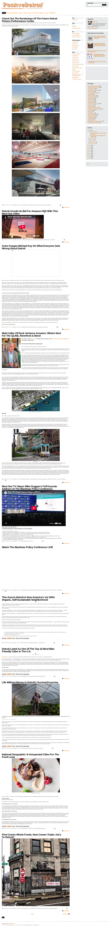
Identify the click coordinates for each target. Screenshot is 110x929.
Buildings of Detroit (76, 54)
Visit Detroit (74, 43)
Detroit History (91, 102)
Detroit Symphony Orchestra (94, 122)
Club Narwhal (75, 55)
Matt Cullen (50, 479)
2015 (90, 147)
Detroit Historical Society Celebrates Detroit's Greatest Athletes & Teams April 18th (99, 55)
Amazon (23, 239)
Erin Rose (96, 21)
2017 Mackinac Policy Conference (60, 338)
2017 (90, 130)
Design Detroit (75, 57)
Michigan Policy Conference (43, 590)
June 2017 (92, 139)
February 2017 (93, 142)
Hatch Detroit (75, 19)
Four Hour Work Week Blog (77, 64)
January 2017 (92, 143)
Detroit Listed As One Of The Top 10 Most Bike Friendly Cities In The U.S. (28, 650)
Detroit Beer (90, 119)
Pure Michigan (75, 42)
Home (32, 914)
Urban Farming (42, 642)
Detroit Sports (91, 106)
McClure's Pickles (76, 35)
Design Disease (9, 924)
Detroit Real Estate (92, 95)
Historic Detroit (75, 66)
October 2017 (92, 131)
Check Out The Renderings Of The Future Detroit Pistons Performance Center (29, 19)
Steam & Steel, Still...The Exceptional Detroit (77, 75)
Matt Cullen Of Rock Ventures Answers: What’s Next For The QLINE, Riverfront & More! (31, 334)
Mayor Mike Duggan (25, 541)
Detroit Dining (91, 91)
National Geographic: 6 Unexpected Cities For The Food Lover (30, 755)
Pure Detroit (74, 48)
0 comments (66, 207)
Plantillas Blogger (27, 924)
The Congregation (76, 33)
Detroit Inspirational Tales (93, 107)
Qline (58, 479)
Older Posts (65, 914)
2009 (90, 156)
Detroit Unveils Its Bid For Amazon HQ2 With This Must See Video (30, 212)
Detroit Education (25, 590)
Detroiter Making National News (94, 109)
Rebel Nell (74, 26)
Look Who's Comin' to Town (93, 103)
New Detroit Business (92, 92)
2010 (90, 154)
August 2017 (92, 138)
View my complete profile (93, 28)
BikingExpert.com (5, 656)
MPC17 (54, 479)
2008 (90, 158)
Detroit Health (91, 110)
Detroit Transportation (92, 114)
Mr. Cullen (32, 338)
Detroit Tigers (75, 47)
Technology (52, 239)
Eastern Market (75, 45)
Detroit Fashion (91, 113)
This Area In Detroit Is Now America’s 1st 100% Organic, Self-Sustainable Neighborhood (28, 598)
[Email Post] (60, 204)
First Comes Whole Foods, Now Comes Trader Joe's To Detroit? (31, 836)
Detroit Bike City (91, 117)
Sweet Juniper (75, 77)
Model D (74, 69)
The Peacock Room (76, 28)
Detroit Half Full (75, 59)
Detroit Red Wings (91, 115)
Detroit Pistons (25, 204)
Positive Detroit (11, 923)
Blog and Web (36, 924)
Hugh (73, 24)
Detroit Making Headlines (93, 86)
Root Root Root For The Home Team (95, 121)
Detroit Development (25, 479)
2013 (90, 150)
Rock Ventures (63, 479)
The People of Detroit (76, 79)
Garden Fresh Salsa (76, 36)
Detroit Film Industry (92, 96)
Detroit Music (90, 99)
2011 (90, 153)
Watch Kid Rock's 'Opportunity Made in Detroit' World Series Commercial (100, 37)
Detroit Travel (91, 100)
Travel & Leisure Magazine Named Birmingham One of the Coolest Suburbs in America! (100, 44)
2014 (90, 148)
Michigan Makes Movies (77, 67)
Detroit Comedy (25, 327)
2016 (90, 145)
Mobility (51, 590)
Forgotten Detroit (75, 62)
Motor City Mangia (76, 71)
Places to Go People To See (93, 87)
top (3, 917)
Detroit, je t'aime (75, 60)
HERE (5, 324)
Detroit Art (90, 94)
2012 (90, 151)
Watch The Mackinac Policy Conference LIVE (27, 547)
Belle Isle (90, 111)
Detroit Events (91, 98)
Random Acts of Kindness (93, 90)
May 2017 (92, 140)
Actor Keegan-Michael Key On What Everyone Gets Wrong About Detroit (31, 247)
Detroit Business (91, 88)
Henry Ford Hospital (47, 204)
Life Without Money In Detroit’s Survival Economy (30, 682)
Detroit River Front (34, 479)
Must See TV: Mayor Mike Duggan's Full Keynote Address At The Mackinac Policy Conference (29, 487)
